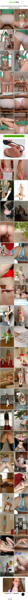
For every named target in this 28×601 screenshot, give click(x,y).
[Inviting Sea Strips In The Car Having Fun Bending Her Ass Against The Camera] (7, 315)
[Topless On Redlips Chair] (7, 420)
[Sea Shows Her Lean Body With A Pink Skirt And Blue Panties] (7, 253)
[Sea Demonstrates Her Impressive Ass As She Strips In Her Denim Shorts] (7, 232)
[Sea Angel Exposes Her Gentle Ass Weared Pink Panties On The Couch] (7, 378)
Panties (14, 2)
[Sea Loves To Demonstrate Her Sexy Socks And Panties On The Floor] (7, 336)
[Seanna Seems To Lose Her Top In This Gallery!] (7, 294)
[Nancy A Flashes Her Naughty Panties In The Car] (7, 190)
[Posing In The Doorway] (7, 503)
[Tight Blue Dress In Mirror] (7, 524)
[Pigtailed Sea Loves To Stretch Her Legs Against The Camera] (7, 462)
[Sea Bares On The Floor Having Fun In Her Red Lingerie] (7, 357)
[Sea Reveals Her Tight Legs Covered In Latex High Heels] (7, 441)
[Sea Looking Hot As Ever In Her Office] (7, 545)
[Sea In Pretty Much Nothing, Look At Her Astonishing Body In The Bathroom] (7, 169)
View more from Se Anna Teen (14, 136)
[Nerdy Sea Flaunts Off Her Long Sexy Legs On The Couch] (7, 399)
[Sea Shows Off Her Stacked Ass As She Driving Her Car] (7, 211)
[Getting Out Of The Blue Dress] (7, 482)
